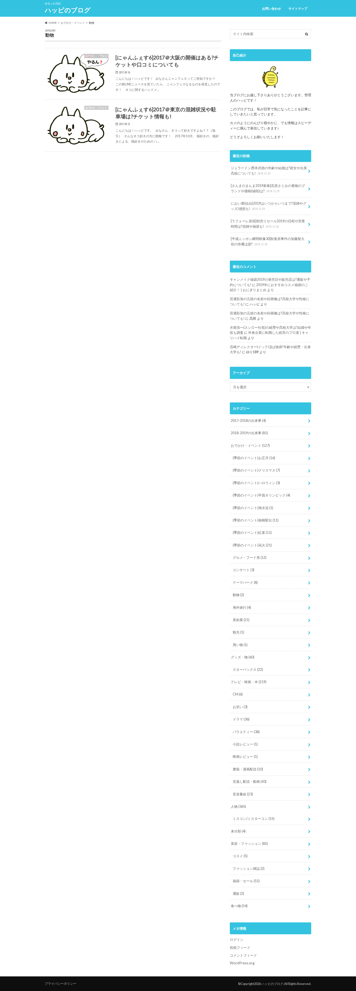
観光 (238, 632)
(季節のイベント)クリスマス (256, 470)
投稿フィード (240, 947)
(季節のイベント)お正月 (254, 458)
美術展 (241, 620)
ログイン (236, 939)
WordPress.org (242, 963)
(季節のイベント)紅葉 (252, 532)
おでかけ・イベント (250, 445)
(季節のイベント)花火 (252, 545)
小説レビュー (245, 744)
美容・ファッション (249, 843)
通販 (238, 893)
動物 (238, 595)
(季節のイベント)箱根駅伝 (256, 520)
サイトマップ (297, 8)
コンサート (243, 570)
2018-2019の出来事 (249, 433)
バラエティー (246, 732)
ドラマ (241, 719)
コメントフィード (243, 955)
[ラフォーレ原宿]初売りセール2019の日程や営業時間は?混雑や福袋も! (268, 223)
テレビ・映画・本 (248, 682)
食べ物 (239, 906)
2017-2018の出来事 (248, 420)
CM (238, 694)
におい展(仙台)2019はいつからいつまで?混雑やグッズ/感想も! (268, 206)
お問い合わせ (271, 8)
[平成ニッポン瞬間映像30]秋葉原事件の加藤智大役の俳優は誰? (267, 241)
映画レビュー (245, 756)
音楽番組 (243, 794)
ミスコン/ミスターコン (253, 818)
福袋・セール (246, 881)
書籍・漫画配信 (248, 769)
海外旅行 (242, 607)
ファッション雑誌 (248, 868)
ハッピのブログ (68, 10)
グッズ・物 (242, 657)
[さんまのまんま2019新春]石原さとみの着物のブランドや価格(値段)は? (268, 188)
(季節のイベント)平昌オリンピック (261, 495)
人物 (238, 806)
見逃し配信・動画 (249, 781)
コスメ (240, 856)
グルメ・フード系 (249, 557)
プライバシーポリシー (60, 983)
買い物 (240, 645)
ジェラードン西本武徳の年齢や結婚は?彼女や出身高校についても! (269, 170)
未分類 (238, 831)
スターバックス (248, 669)
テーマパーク (245, 582)
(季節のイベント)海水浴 (253, 508)
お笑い (240, 707)
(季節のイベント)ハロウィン (256, 483)
